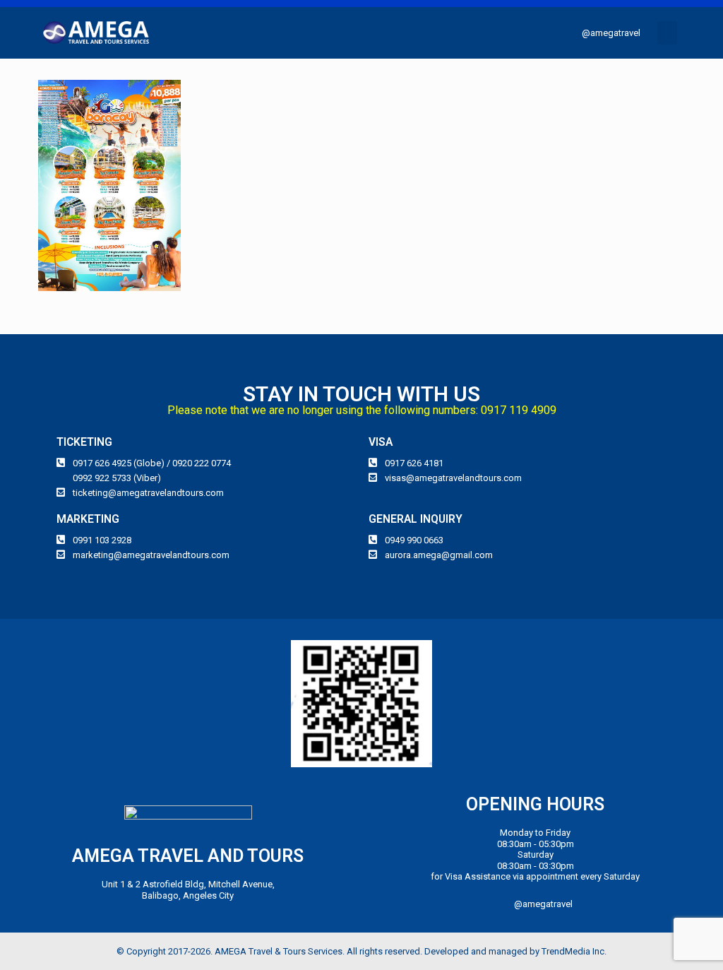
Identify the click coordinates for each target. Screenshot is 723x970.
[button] (667, 33)
